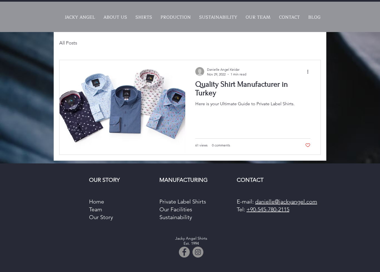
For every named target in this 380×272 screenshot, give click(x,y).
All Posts (68, 43)
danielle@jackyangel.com (286, 201)
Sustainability (175, 217)
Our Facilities (176, 209)
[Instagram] (198, 252)
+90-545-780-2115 (267, 209)
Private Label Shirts (182, 201)
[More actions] (309, 71)
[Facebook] (184, 252)
